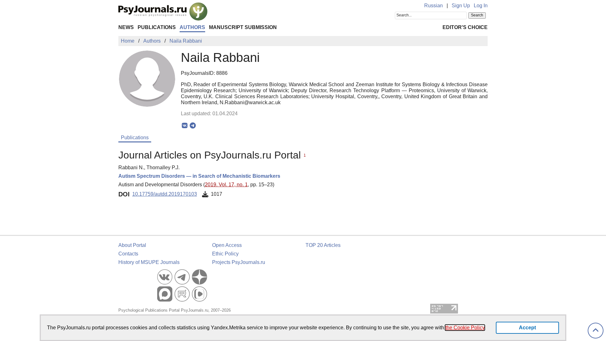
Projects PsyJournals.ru (238, 262)
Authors (192, 27)
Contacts (128, 253)
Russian (433, 5)
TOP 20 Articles (323, 245)
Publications (157, 27)
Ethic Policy (225, 253)
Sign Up (461, 5)
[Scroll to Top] (595, 331)
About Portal (132, 245)
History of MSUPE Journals (149, 262)
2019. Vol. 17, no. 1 (226, 184)
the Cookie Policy (464, 327)
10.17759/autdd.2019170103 (164, 194)
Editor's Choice (465, 27)
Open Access (227, 245)
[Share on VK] (185, 125)
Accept (527, 327)
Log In (481, 5)
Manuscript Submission (243, 27)
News (126, 27)
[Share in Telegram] (193, 125)
